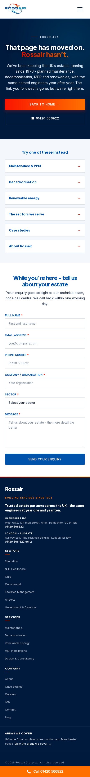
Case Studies (13, 686)
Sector (12, 394)
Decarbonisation (16, 635)
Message (12, 414)
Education (11, 561)
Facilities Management (19, 592)
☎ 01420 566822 (45, 118)
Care (8, 576)
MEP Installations (16, 650)
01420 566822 (14, 526)
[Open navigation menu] (80, 9)
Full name (14, 315)
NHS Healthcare (15, 569)
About (9, 679)
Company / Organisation (25, 374)
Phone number (17, 355)
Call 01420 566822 (48, 771)
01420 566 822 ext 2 (18, 541)
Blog (8, 717)
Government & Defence (20, 607)
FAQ (7, 702)
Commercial (13, 584)
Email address (17, 335)
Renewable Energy (17, 643)
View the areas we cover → (32, 743)
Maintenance (13, 627)
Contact (10, 709)
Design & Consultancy (19, 658)
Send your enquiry (45, 459)
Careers (10, 694)
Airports (10, 599)
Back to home (45, 104)
